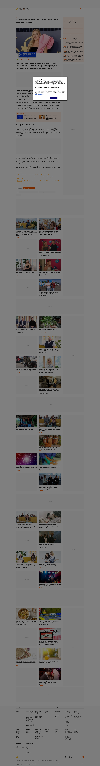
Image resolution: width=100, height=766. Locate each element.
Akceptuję (53, 97)
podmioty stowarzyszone (52, 80)
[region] (50, 89)
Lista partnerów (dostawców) (39, 94)
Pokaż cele (46, 97)
